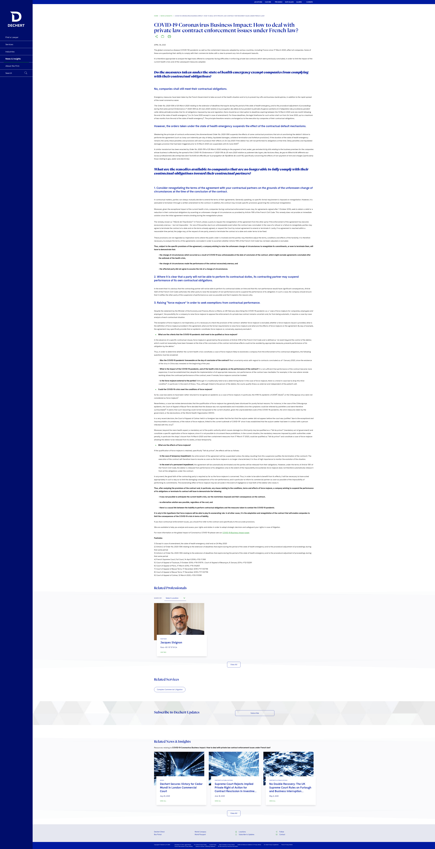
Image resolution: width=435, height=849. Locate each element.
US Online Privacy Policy (200, 844)
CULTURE (268, 2)
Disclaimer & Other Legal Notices (183, 844)
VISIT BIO (163, 652)
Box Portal (158, 834)
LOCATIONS (258, 2)
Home (156, 16)
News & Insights (166, 16)
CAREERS (309, 2)
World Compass (200, 832)
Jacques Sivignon (171, 642)
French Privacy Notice (286, 844)
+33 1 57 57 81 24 (170, 647)
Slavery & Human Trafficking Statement (205, 846)
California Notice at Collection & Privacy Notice (249, 844)
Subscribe (255, 713)
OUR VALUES (289, 2)
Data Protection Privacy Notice (227, 844)
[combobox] (175, 598)
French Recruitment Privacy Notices (184, 846)
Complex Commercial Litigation (170, 689)
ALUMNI (299, 2)
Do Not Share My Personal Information (228, 846)
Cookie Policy (212, 844)
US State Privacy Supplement (271, 844)
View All (233, 664)
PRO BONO (278, 2)
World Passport (200, 834)
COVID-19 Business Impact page (235, 533)
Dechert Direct (159, 832)
